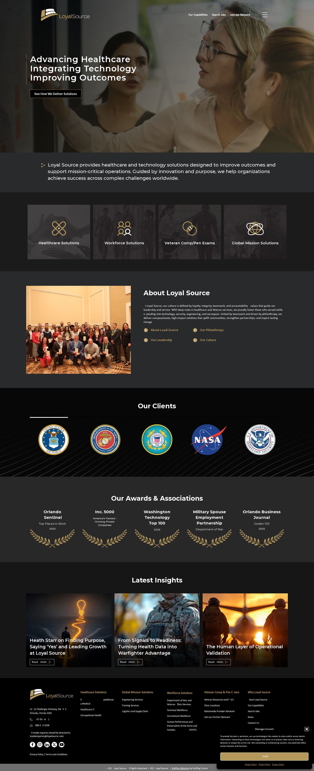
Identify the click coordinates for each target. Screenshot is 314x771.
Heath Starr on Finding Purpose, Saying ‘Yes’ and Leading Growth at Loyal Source (68, 647)
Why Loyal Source (259, 692)
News (250, 717)
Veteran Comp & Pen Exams (221, 692)
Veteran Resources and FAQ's (219, 699)
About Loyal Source (257, 699)
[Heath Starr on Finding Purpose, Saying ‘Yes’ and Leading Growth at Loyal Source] (68, 630)
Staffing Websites (180, 768)
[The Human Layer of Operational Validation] (245, 630)
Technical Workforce (177, 710)
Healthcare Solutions (93, 692)
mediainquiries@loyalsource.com (47, 736)
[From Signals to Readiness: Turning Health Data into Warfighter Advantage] (157, 630)
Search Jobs (253, 711)
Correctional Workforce (179, 716)
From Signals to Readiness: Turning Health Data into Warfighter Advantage (150, 647)
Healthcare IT (87, 709)
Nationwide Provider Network (219, 711)
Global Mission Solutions (137, 692)
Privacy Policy (251, 765)
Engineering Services (132, 699)
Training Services (130, 705)
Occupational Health (90, 715)
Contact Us (253, 723)
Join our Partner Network (217, 717)
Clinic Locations (212, 705)
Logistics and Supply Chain (135, 711)
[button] (307, 729)
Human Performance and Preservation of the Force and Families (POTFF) (182, 726)
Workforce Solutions (179, 693)
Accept (264, 756)
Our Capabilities (256, 705)
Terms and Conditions (56, 754)
